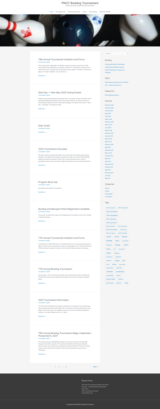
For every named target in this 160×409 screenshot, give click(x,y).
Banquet (124, 236)
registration (119, 268)
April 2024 (108, 116)
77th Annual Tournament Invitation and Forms (61, 238)
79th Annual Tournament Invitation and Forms (61, 59)
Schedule (109, 271)
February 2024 (109, 122)
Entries (126, 245)
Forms (108, 249)
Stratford (120, 279)
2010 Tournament (110, 207)
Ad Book (108, 236)
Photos (107, 191)
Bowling (109, 241)
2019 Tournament (110, 226)
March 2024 (108, 119)
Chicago (117, 245)
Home (51, 12)
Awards (116, 236)
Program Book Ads (48, 182)
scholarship (109, 275)
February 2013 (109, 164)
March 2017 (108, 141)
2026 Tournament (122, 233)
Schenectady (120, 271)
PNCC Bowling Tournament (80, 3)
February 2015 (109, 150)
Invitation (117, 253)
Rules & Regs (93, 12)
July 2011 (107, 175)
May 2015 (108, 147)
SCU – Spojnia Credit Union (113, 85)
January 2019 (109, 136)
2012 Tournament (111, 211)
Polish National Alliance (112, 95)
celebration (109, 245)
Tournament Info (60, 12)
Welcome (118, 283)
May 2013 (108, 158)
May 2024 (108, 113)
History (107, 188)
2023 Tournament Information (53, 300)
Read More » (42, 76)
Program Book (109, 268)
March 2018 (108, 139)
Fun (115, 249)
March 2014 (108, 153)
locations (108, 260)
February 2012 (109, 172)
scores (118, 275)
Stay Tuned (44, 125)
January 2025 (109, 110)
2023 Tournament (122, 226)
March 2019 (108, 130)
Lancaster (118, 257)
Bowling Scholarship (74, 12)
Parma (114, 264)
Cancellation (125, 240)
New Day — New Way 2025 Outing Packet (59, 92)
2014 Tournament (111, 219)
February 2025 (109, 108)
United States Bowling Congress (114, 67)
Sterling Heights (110, 279)
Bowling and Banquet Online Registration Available (64, 209)
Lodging (116, 260)
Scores (84, 12)
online (107, 264)
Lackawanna (109, 256)
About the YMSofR (105, 12)
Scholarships (109, 194)
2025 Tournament (110, 233)
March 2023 (108, 125)
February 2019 (109, 133)
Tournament (42, 62)
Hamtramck (122, 249)
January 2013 (109, 167)
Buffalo (117, 241)
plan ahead (122, 264)
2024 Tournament (111, 229)
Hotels (108, 253)
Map (123, 260)
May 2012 (108, 170)
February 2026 (109, 105)
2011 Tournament (123, 208)
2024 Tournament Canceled (52, 149)
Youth (126, 283)
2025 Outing (123, 229)
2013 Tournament (112, 215)
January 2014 (109, 156)
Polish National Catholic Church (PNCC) (116, 82)
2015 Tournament (111, 223)
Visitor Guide (109, 283)
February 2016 (109, 144)
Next (95, 367)
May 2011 (107, 178)
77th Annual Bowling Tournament (55, 269)
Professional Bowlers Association (115, 64)
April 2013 (108, 161)
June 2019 (108, 127)
